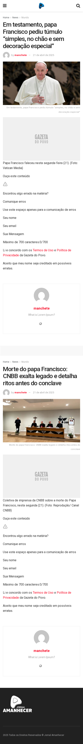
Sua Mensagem (13, 234)
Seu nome (9, 218)
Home (6, 17)
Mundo (25, 17)
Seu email (9, 226)
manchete (20, 55)
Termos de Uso (43, 250)
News (15, 17)
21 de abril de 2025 (43, 55)
